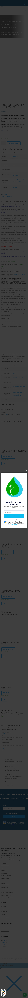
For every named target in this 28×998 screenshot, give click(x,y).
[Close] (26, 471)
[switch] (3, 995)
